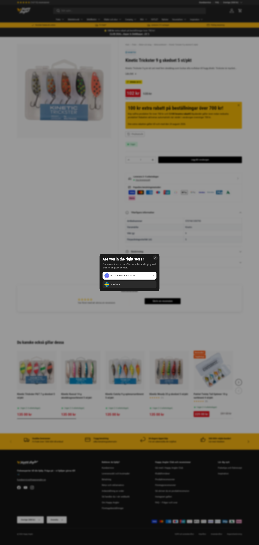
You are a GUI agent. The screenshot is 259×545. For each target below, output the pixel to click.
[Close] (155, 257)
